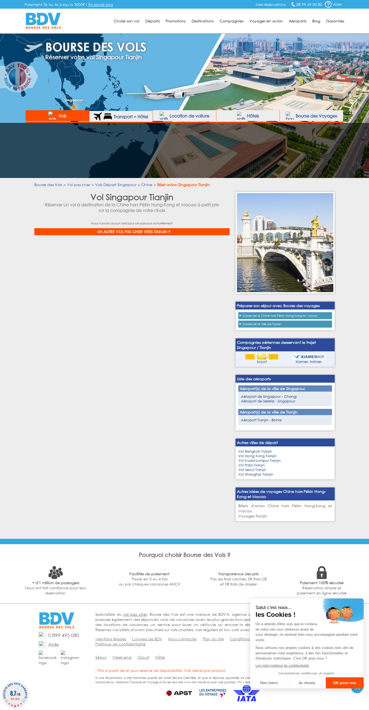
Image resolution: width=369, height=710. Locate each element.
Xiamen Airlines (308, 361)
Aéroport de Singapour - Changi (269, 396)
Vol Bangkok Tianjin (255, 451)
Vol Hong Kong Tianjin (257, 456)
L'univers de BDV (147, 638)
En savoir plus (100, 4)
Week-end (122, 657)
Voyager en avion (266, 20)
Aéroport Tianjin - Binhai (261, 420)
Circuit (143, 657)
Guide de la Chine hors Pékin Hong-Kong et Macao (280, 316)
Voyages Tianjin (252, 516)
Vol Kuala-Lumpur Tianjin (259, 460)
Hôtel (160, 657)
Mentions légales (110, 638)
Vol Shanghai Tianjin (255, 474)
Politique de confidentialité (120, 644)
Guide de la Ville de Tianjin (262, 324)
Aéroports (297, 20)
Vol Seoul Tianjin (252, 469)
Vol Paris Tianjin (251, 465)
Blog (316, 20)
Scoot (262, 361)
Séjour (100, 657)
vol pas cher (135, 614)
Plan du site (213, 638)
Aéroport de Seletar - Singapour (268, 401)
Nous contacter (182, 638)
